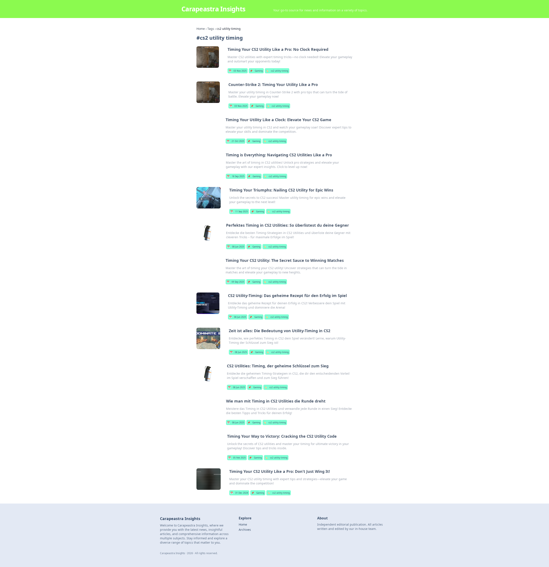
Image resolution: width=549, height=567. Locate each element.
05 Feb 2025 (237, 457)
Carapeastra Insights (213, 9)
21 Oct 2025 (235, 141)
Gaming (256, 70)
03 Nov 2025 (238, 70)
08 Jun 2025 (235, 246)
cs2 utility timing (277, 70)
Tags (210, 29)
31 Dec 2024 (239, 492)
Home (200, 29)
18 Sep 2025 (235, 176)
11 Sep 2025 (239, 211)
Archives (245, 530)
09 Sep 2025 (235, 281)
